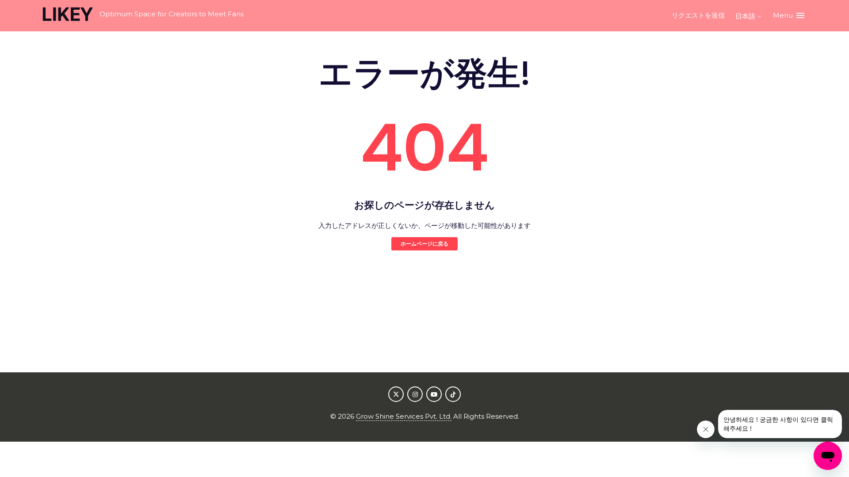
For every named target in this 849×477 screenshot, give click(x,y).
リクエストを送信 (698, 15)
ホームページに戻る (424, 243)
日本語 (746, 16)
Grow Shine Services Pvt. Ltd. (403, 416)
